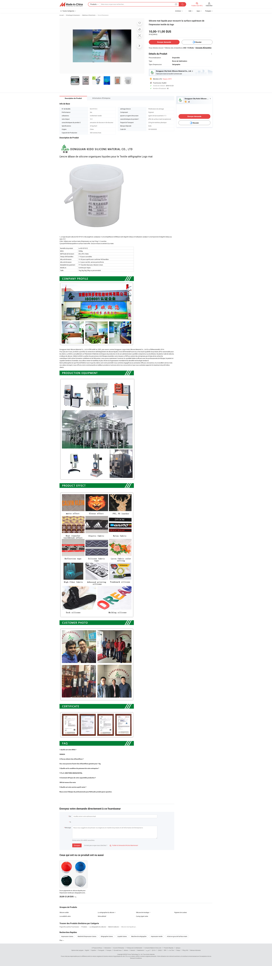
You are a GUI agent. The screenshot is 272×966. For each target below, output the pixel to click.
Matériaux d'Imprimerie (88, 15)
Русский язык (118, 950)
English (87, 950)
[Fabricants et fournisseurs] (71, 4)
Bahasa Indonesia (195, 950)
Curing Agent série (142, 916)
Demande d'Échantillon (203, 48)
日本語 (160, 950)
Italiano (126, 950)
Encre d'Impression (103, 15)
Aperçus (178, 948)
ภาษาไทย (171, 950)
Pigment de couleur (180, 912)
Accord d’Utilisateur (118, 948)
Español (93, 950)
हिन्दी (165, 950)
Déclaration (107, 948)
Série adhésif (102, 916)
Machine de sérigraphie (138, 936)
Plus (61, 940)
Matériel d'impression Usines (87, 936)
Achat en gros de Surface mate (177, 936)
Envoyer (77, 845)
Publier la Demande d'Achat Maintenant (124, 845)
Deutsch (132, 950)
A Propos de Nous (97, 948)
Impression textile (156, 936)
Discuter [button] (198, 42)
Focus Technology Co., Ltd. (135, 954)
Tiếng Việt (185, 950)
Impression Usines (67, 936)
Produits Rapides (168, 948)
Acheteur (178, 11)
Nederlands (140, 950)
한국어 (154, 950)
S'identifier (209, 6)
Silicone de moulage (142, 912)
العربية (148, 950)
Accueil (62, 15)
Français (108, 950)
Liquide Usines (122, 936)
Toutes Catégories (68, 11)
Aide (189, 11)
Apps (198, 11)
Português (101, 950)
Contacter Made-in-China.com (152, 948)
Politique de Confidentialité (134, 948)
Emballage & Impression (73, 15)
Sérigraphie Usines (107, 936)
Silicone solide (64, 912)
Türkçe (178, 950)
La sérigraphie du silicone (106, 912)
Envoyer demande (164, 42)
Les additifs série (65, 916)
